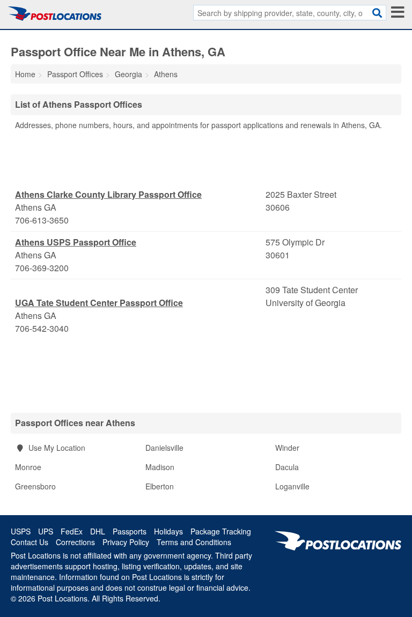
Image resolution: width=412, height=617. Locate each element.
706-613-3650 (42, 220)
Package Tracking (220, 531)
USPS (21, 531)
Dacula (287, 467)
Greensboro (35, 486)
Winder (287, 447)
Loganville (292, 486)
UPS (45, 531)
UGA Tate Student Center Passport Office (99, 302)
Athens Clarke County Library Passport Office (108, 194)
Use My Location (55, 447)
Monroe (28, 467)
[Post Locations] (54, 13)
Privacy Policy (125, 542)
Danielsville (164, 447)
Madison (159, 467)
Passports (129, 531)
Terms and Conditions (194, 542)
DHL (97, 531)
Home (25, 74)
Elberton (159, 486)
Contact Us (29, 542)
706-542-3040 (42, 328)
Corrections (75, 542)
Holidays (168, 531)
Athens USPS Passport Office (75, 242)
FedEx (72, 531)
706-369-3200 (42, 268)
